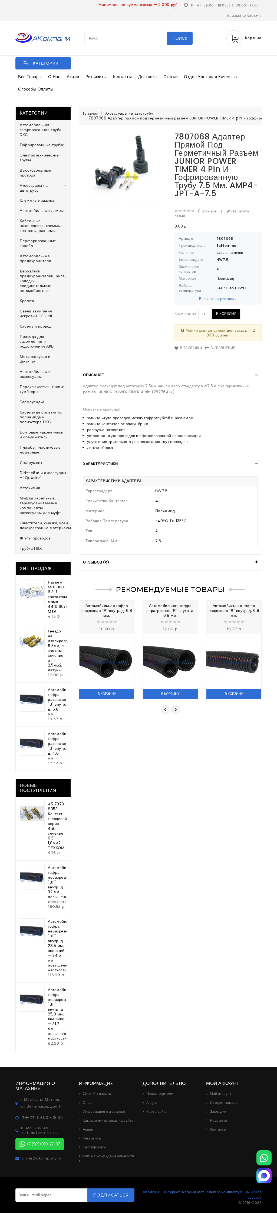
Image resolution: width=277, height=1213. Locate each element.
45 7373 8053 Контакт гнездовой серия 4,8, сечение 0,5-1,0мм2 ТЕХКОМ (57, 826)
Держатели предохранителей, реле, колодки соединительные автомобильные (43, 280)
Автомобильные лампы (42, 210)
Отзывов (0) (96, 562)
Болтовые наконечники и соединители (41, 434)
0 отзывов (207, 211)
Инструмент (31, 462)
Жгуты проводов (35, 538)
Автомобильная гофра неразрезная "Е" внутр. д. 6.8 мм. (170, 610)
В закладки (191, 348)
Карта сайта (156, 1111)
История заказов (224, 1102)
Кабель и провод (36, 326)
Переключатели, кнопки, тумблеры (42, 389)
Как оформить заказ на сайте (108, 1120)
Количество (185, 313)
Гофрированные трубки (42, 145)
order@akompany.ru (41, 1158)
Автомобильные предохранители (35, 258)
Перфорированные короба (38, 243)
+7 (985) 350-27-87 (39, 1133)
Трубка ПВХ (31, 548)
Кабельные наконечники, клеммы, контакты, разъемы (41, 225)
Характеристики (100, 463)
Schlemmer (227, 245)
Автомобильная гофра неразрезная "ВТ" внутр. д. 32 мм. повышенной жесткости (63, 884)
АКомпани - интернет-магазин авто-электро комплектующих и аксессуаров (202, 1194)
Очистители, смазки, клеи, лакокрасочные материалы (45, 525)
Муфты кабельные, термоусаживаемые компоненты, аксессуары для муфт (40, 505)
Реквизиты (96, 76)
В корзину (226, 313)
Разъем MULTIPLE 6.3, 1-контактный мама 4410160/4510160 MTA (64, 596)
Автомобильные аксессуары (35, 374)
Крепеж (27, 301)
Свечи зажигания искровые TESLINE (36, 313)
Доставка (147, 76)
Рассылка (218, 1120)
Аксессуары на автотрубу (34, 188)
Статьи (170, 76)
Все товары (30, 76)
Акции (73, 76)
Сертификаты (95, 1147)
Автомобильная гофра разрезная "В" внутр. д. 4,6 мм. (63, 746)
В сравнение (222, 348)
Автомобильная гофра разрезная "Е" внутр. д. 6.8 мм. (106, 610)
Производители (159, 1093)
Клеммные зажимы (38, 200)
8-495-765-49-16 (37, 1128)
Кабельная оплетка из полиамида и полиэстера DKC (41, 417)
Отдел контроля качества (210, 76)
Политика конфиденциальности (106, 1156)
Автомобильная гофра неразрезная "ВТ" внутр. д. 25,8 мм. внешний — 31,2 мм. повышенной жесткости (63, 1014)
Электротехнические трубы (39, 157)
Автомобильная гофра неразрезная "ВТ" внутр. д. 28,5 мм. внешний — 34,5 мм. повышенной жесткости (63, 946)
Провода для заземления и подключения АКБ (37, 341)
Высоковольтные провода (35, 173)
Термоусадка (32, 402)
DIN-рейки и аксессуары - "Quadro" (43, 475)
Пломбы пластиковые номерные (40, 450)
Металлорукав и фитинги (35, 359)
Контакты (122, 76)
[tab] (170, 375)
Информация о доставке (104, 1111)
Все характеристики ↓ (218, 298)
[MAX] (264, 1175)
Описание (93, 375)
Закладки (218, 1111)
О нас (54, 76)
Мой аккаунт (221, 1093)
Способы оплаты (35, 89)
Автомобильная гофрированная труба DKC (41, 129)
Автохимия (30, 488)
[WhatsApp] (264, 1157)
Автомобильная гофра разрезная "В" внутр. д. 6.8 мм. (63, 702)
